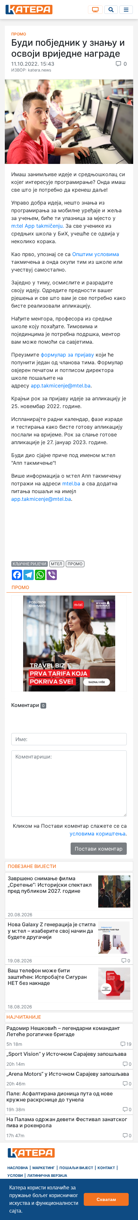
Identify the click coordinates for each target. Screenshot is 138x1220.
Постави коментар (99, 848)
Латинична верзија (47, 1175)
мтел (56, 563)
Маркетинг (43, 1168)
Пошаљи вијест (76, 1168)
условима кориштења (97, 833)
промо (75, 563)
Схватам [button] (106, 1199)
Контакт (106, 1168)
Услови (15, 1175)
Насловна (17, 1168)
